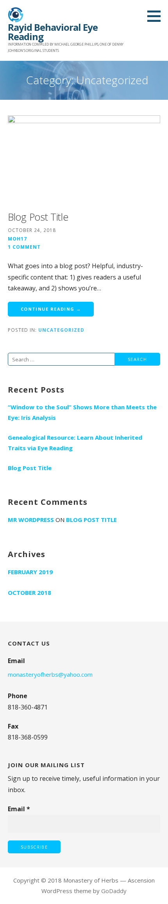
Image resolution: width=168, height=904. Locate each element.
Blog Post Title (38, 216)
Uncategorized (61, 330)
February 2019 (30, 572)
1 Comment (24, 247)
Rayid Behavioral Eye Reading (53, 32)
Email (19, 809)
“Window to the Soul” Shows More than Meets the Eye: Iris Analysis (82, 412)
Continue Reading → (51, 309)
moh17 (17, 238)
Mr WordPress (31, 520)
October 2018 (29, 592)
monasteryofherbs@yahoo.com (50, 674)
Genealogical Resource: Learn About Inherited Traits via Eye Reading (75, 442)
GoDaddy (114, 891)
